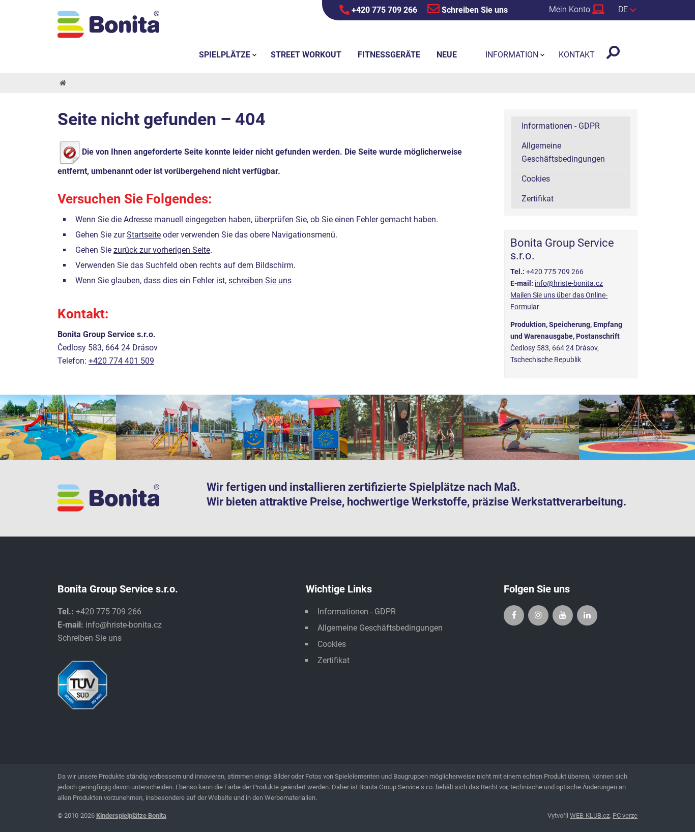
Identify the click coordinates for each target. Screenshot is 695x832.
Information (511, 55)
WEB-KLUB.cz (590, 815)
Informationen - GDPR (561, 126)
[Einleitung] (62, 83)
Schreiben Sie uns (474, 10)
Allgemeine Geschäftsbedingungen (563, 152)
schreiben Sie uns (260, 280)
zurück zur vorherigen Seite (161, 250)
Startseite (144, 235)
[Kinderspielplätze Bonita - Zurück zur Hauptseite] (108, 24)
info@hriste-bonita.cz (569, 283)
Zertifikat (538, 198)
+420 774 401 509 (121, 361)
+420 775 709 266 (383, 10)
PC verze (625, 815)
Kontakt (577, 55)
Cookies (536, 179)
